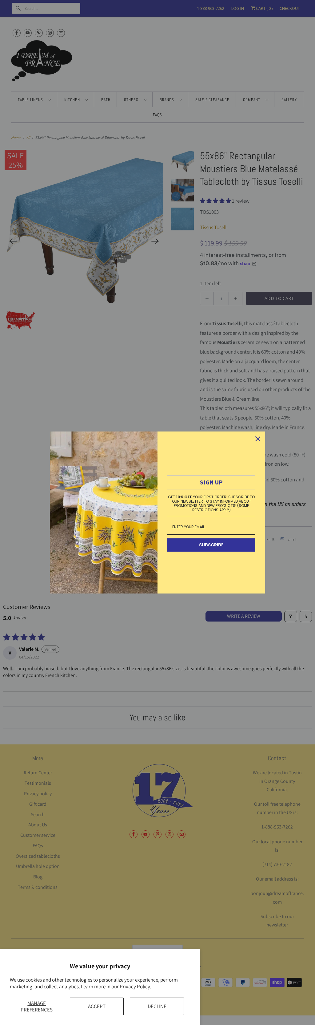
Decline (157, 1006)
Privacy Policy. (135, 986)
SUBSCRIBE (211, 545)
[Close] (257, 438)
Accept (97, 1006)
